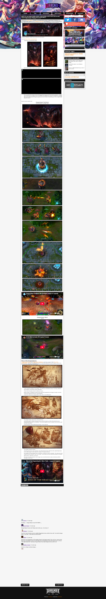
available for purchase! (39, 21)
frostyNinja (50, 596)
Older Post (59, 584)
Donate (56, 594)
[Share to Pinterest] (27, 485)
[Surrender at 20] (53, 6)
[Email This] (22, 485)
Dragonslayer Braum (26, 362)
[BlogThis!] (23, 485)
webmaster (60, 596)
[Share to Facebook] (26, 485)
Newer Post (25, 584)
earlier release (30, 20)
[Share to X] (24, 485)
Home (49, 594)
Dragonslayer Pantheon (38, 362)
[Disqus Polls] (42, 502)
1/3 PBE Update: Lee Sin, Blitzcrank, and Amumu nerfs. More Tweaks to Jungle (76, 61)
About (53, 594)
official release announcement (31, 39)
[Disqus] (42, 534)
